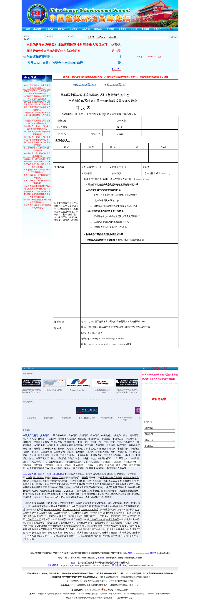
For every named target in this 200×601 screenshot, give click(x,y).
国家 (88, 474)
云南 (91, 519)
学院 (112, 484)
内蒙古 (30, 523)
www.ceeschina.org (96, 344)
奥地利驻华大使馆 (54, 390)
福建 (129, 516)
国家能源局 (32, 418)
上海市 (81, 536)
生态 (130, 474)
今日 (125, 462)
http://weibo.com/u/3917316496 (138, 565)
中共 (88, 481)
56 (65, 465)
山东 (101, 509)
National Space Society (78, 390)
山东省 (29, 509)
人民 (86, 448)
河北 (30, 506)
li (61, 465)
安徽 (75, 519)
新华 (132, 435)
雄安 (97, 452)
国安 (136, 477)
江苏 (28, 519)
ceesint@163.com (142, 179)
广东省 (26, 536)
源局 (111, 474)
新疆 (36, 529)
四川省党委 (111, 523)
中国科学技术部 (91, 418)
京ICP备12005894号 (93, 590)
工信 (61, 477)
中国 (128, 439)
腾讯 (104, 462)
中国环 (78, 491)
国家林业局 (49, 418)
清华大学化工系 (129, 418)
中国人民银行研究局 (70, 418)
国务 (68, 477)
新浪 (131, 465)
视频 (97, 462)
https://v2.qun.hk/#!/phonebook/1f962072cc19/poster (85, 565)
